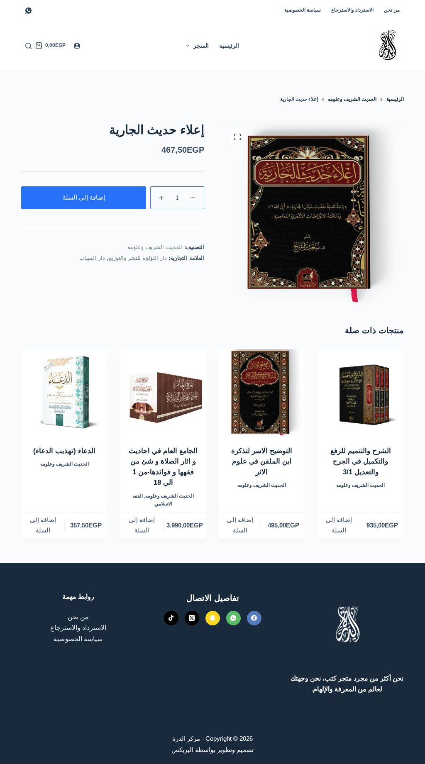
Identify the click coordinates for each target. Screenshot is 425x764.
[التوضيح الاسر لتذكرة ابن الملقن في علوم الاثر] (262, 392)
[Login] (77, 46)
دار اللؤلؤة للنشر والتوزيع (138, 258)
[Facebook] (254, 618)
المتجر (201, 45)
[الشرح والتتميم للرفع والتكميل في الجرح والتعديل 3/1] (361, 392)
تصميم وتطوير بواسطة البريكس (212, 749)
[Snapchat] (212, 618)
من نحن (392, 10)
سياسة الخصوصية (302, 10)
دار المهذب (92, 258)
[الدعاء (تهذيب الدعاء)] (64, 392)
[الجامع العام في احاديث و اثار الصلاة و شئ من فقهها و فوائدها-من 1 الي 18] (163, 392)
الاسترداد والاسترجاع (352, 10)
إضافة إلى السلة (84, 197)
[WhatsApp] (28, 10)
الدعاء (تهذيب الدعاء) (64, 451)
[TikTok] (171, 618)
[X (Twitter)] (192, 618)
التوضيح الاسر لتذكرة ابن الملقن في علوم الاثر (261, 461)
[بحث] (28, 46)
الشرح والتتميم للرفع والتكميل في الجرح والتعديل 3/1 (360, 461)
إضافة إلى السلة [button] (339, 525)
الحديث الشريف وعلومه (154, 247)
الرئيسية (229, 45)
